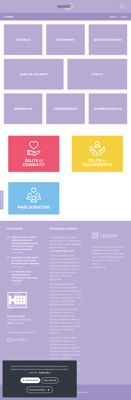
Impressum (23, 109)
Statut (97, 74)
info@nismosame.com (63, 251)
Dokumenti (65, 39)
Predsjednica (65, 109)
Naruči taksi (83, 392)
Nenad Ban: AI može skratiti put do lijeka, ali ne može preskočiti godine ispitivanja (25, 260)
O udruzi (23, 39)
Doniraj (2, 200)
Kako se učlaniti (34, 74)
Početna (113, 17)
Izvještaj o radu (108, 39)
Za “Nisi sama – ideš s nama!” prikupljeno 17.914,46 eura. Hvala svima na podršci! (25, 276)
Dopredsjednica (108, 109)
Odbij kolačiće (49, 380)
